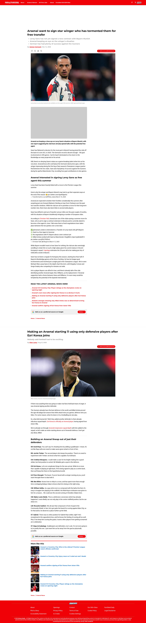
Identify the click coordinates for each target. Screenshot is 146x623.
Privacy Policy (58, 610)
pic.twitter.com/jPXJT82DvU (40, 239)
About (52, 2)
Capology (46, 250)
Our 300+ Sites (93, 607)
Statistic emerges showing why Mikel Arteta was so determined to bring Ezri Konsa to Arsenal (58, 302)
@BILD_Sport (71, 237)
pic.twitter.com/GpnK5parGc (57, 195)
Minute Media (21, 618)
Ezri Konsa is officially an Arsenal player (60, 421)
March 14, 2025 (61, 197)
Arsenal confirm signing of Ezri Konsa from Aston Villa (51, 305)
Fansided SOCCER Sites (63, 2)
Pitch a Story (34, 610)
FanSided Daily (109, 607)
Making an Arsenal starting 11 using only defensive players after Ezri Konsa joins (59, 297)
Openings (56, 607)
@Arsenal (36, 230)
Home (33, 318)
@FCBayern (80, 230)
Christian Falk (44, 218)
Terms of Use (73, 610)
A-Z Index (56, 614)
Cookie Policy (92, 610)
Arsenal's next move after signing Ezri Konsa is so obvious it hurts (56, 293)
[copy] (41, 51)
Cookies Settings (75, 614)
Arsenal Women (32, 2)
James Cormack (35, 47)
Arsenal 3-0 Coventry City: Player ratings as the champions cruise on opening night (56, 289)
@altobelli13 (80, 237)
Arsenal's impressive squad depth (60, 428)
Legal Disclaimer (110, 610)
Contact (72, 607)
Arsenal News (40, 318)
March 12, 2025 (54, 242)
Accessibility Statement (38, 614)
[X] (135, 2)
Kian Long (33, 342)
